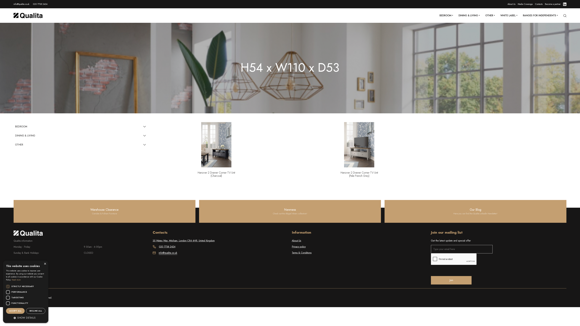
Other (489, 15)
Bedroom (445, 15)
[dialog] (25, 292)
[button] (25, 318)
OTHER (19, 144)
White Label (508, 15)
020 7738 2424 (40, 4)
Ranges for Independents (539, 15)
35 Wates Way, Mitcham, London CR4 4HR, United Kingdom (184, 240)
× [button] (45, 264)
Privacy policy (299, 246)
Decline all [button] (35, 311)
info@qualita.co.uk (21, 4)
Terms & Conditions (302, 252)
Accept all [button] (15, 311)
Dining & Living (468, 15)
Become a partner (553, 4)
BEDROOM (21, 126)
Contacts (539, 4)
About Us (511, 4)
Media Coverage (525, 4)
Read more (16, 279)
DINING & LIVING (25, 135)
